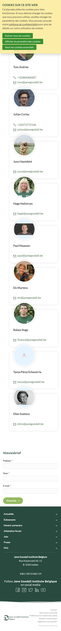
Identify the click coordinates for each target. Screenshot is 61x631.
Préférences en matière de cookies (43, 615)
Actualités (9, 514)
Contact (54, 610)
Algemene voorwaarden (47, 621)
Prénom (8, 460)
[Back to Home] (16, 618)
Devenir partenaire (13, 525)
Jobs (6, 536)
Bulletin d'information (48, 618)
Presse (7, 542)
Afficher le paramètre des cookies (23, 41)
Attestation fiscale (12, 531)
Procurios (53, 625)
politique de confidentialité (23, 24)
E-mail (7, 485)
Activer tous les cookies (17, 35)
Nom (6, 473)
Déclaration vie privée (48, 613)
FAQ (6, 548)
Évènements (9, 520)
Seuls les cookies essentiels (19, 47)
